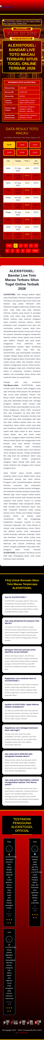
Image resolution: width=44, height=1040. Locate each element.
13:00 (22, 145)
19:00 (9, 152)
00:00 (9, 145)
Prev (9, 245)
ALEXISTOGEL (22, 1033)
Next (35, 251)
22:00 (22, 152)
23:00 (35, 152)
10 (28, 251)
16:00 (35, 145)
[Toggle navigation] (42, 7)
